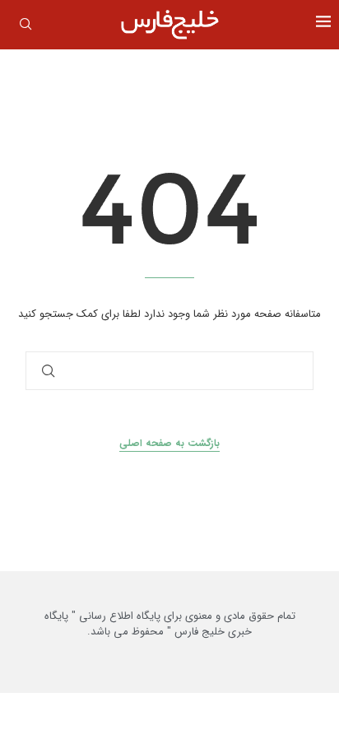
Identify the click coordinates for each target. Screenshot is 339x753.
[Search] (25, 27)
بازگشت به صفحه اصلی (169, 443)
